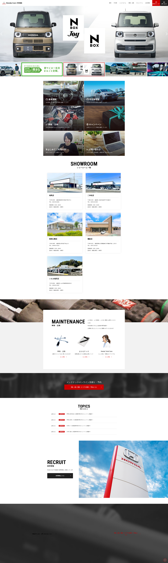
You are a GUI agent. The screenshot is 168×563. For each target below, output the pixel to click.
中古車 (115, 2)
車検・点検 (131, 2)
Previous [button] (1, 33)
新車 (110, 2)
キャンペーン (139, 2)
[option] (84, 34)
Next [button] (166, 33)
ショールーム (123, 2)
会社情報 (147, 2)
